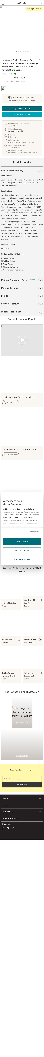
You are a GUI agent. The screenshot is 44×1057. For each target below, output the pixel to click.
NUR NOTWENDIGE (22, 560)
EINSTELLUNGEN (22, 551)
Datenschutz (34, 532)
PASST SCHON (22, 542)
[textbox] (22, 779)
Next (41, 30)
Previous (2, 30)
